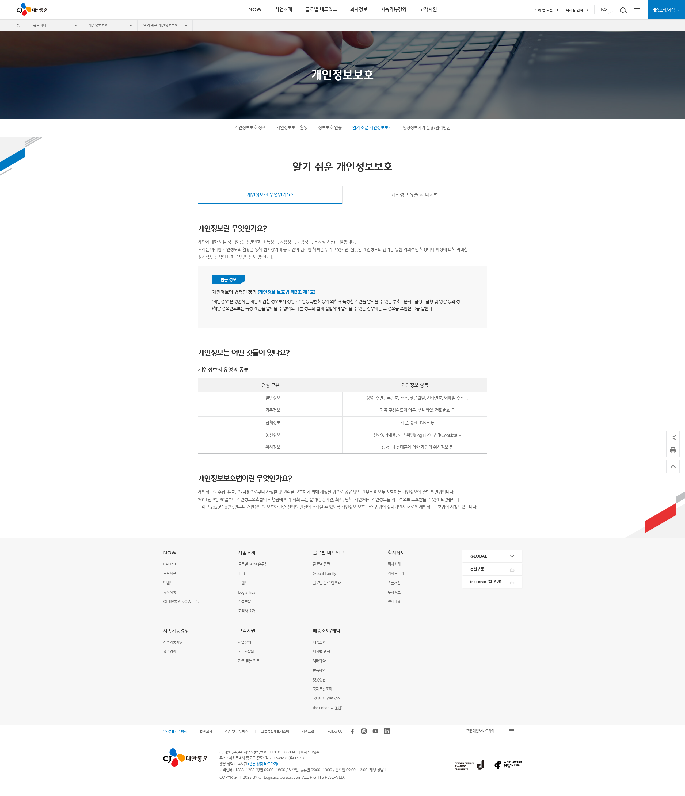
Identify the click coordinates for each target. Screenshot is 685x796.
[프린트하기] (673, 450)
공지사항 (169, 592)
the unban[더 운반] (327, 707)
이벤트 (168, 582)
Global (478, 556)
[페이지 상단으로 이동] (673, 466)
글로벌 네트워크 (328, 553)
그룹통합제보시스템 (275, 731)
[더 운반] (485, 582)
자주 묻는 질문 (249, 661)
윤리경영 (169, 651)
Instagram (364, 731)
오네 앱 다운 (544, 10)
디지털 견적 (574, 10)
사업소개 (246, 553)
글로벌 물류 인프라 (327, 582)
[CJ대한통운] (185, 757)
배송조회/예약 (326, 631)
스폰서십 (394, 582)
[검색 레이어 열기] (623, 9)
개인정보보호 (98, 25)
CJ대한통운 (33, 9)
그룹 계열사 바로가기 (480, 731)
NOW (170, 553)
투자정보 (394, 592)
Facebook (352, 731)
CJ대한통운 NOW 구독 (181, 601)
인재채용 (394, 601)
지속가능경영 (176, 631)
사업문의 (244, 642)
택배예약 (319, 661)
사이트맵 (308, 731)
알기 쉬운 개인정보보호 (160, 25)
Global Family (324, 573)
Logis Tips (246, 592)
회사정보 (396, 553)
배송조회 (319, 642)
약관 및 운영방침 (237, 731)
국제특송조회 (322, 689)
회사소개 (394, 564)
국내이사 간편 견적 (327, 698)
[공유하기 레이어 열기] (673, 437)
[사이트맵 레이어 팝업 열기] (637, 9)
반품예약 (319, 670)
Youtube (375, 731)
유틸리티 (39, 25)
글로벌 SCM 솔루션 (253, 564)
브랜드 (243, 582)
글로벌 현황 (321, 564)
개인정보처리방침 (174, 731)
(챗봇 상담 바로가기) (263, 764)
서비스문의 (246, 651)
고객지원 (246, 631)
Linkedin (387, 731)
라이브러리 (396, 573)
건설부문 (244, 601)
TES (241, 573)
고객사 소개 (246, 611)
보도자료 (169, 573)
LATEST (170, 564)
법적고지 (206, 731)
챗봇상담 (319, 679)
